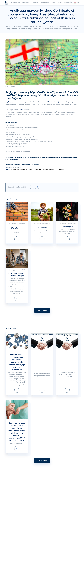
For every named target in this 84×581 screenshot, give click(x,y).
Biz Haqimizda (15, 2)
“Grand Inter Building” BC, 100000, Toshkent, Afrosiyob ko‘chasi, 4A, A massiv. (37, 169)
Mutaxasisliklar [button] (45, 2)
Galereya (59, 2)
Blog (53, 2)
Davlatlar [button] (35, 2)
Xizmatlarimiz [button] (25, 2)
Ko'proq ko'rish (42, 310)
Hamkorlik (67, 2)
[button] (77, 3)
